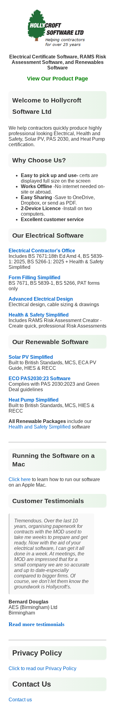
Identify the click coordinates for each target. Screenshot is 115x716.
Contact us (20, 699)
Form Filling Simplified (34, 277)
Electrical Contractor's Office (42, 250)
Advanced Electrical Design (41, 299)
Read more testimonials (36, 624)
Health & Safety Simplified (39, 314)
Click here (20, 479)
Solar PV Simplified (31, 357)
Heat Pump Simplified (34, 400)
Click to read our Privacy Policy (42, 668)
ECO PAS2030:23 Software (40, 378)
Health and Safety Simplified (40, 426)
